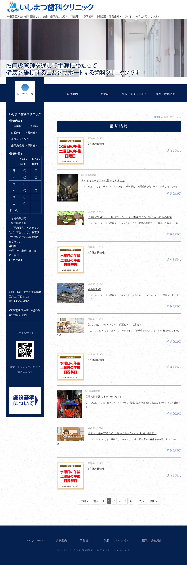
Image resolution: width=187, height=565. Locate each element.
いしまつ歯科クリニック (50, 7)
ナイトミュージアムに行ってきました (103, 180)
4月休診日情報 (96, 360)
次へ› (142, 501)
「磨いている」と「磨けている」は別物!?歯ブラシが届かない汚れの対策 (130, 217)
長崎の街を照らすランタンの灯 (103, 396)
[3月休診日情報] (70, 487)
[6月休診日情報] (70, 162)
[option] (93, 48)
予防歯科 (103, 94)
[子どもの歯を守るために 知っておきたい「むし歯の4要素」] (70, 439)
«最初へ (83, 501)
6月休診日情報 (96, 143)
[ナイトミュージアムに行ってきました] (67, 199)
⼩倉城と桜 (94, 289)
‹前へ (96, 501)
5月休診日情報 (96, 252)
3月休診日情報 (96, 468)
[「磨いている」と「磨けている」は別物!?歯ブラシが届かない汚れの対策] (70, 223)
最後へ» (154, 501)
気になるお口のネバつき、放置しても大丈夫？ (115, 324)
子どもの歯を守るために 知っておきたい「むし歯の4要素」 (122, 433)
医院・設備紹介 (165, 94)
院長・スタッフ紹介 (134, 94)
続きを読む (174, 150)
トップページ (25, 94)
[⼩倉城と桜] (70, 301)
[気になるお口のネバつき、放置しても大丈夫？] (70, 330)
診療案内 (72, 94)
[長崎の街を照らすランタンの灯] (69, 415)
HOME (157, 117)
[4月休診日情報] (70, 379)
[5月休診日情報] (70, 271)
